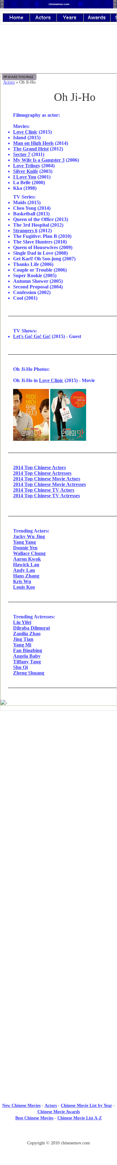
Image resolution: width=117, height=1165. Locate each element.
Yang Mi (22, 644)
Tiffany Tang (27, 661)
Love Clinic (25, 132)
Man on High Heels (33, 143)
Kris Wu (22, 581)
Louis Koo (24, 587)
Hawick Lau (26, 564)
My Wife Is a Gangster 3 (39, 160)
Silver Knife (25, 171)
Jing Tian (23, 639)
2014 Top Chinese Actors (39, 467)
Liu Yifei (22, 622)
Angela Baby (27, 656)
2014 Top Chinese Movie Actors (46, 478)
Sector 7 (21, 154)
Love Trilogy (26, 165)
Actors (9, 82)
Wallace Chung (29, 553)
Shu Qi (20, 667)
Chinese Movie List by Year (86, 1105)
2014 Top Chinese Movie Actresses (49, 484)
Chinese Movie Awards (58, 1111)
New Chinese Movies (21, 1105)
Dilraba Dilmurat (31, 628)
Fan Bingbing (27, 650)
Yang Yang (24, 542)
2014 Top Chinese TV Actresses (46, 495)
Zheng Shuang (28, 673)
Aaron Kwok (27, 559)
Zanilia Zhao (27, 633)
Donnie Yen (25, 547)
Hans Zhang (26, 575)
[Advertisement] (58, 767)
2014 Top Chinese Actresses (42, 473)
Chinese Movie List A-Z (79, 1118)
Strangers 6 (25, 230)
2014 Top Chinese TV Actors (43, 490)
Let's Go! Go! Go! (32, 336)
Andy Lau (24, 570)
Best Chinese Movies (34, 1118)
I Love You (24, 176)
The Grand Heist (31, 148)
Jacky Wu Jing (29, 536)
